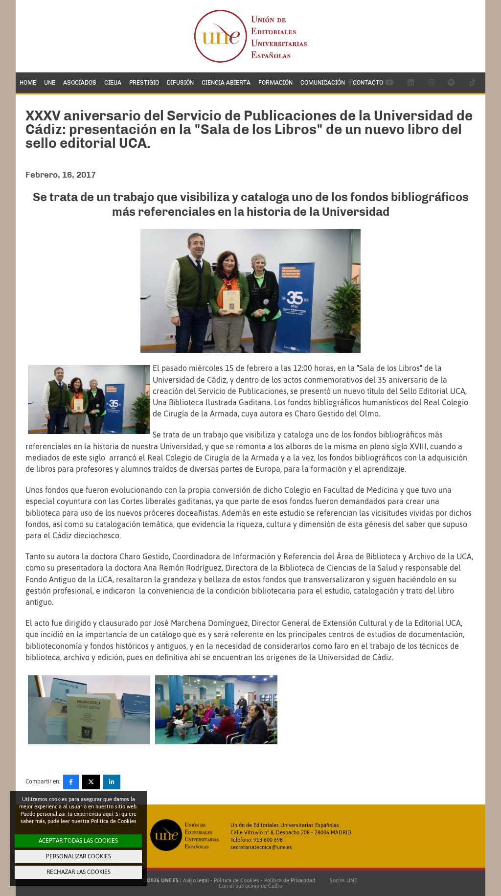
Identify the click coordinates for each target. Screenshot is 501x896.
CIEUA (112, 82)
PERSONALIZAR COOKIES (78, 856)
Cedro (275, 886)
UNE (49, 82)
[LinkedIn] (112, 782)
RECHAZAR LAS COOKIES (78, 872)
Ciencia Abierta (226, 82)
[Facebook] (71, 782)
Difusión (180, 82)
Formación (275, 82)
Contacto (368, 82)
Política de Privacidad (289, 880)
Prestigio (144, 82)
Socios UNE (342, 880)
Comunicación (322, 82)
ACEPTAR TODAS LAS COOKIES (78, 840)
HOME (28, 82)
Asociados (79, 82)
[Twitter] (91, 782)
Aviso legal (196, 880)
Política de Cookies (236, 880)
